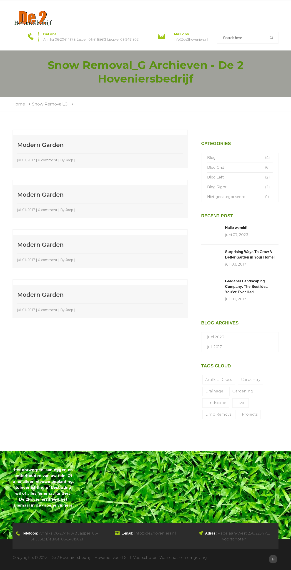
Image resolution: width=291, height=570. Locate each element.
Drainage (214, 391)
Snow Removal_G (50, 104)
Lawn (240, 403)
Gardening (242, 391)
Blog (211, 158)
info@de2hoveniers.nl (191, 40)
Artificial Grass (218, 379)
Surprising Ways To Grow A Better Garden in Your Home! (250, 254)
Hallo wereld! (236, 228)
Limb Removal (219, 414)
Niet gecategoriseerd (226, 197)
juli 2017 (214, 347)
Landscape (215, 403)
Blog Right (217, 187)
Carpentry (250, 379)
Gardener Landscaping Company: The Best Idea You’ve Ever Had (246, 286)
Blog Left (215, 177)
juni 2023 (215, 337)
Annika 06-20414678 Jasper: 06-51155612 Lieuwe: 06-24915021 (91, 40)
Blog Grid (215, 167)
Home (19, 104)
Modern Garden (40, 144)
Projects (250, 414)
